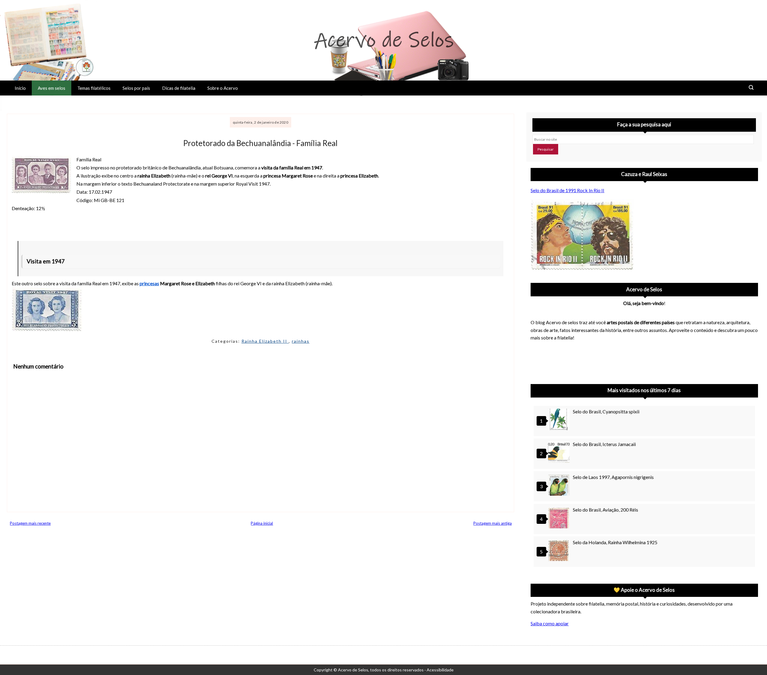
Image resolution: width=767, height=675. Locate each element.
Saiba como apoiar (550, 623)
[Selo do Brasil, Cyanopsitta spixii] (559, 420)
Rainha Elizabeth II (265, 341)
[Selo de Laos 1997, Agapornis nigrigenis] (559, 485)
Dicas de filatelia (178, 88)
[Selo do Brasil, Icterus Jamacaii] (559, 452)
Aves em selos (51, 88)
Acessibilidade (440, 669)
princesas (149, 283)
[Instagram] (537, 360)
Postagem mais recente (30, 523)
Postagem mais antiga (492, 523)
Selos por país (136, 88)
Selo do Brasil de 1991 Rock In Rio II (567, 190)
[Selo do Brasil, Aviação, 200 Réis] (559, 518)
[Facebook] (584, 360)
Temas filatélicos (94, 88)
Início (20, 88)
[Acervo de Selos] (569, 353)
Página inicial (262, 523)
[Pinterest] (553, 360)
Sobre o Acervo (222, 88)
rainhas (300, 341)
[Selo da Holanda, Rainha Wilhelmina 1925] (559, 550)
